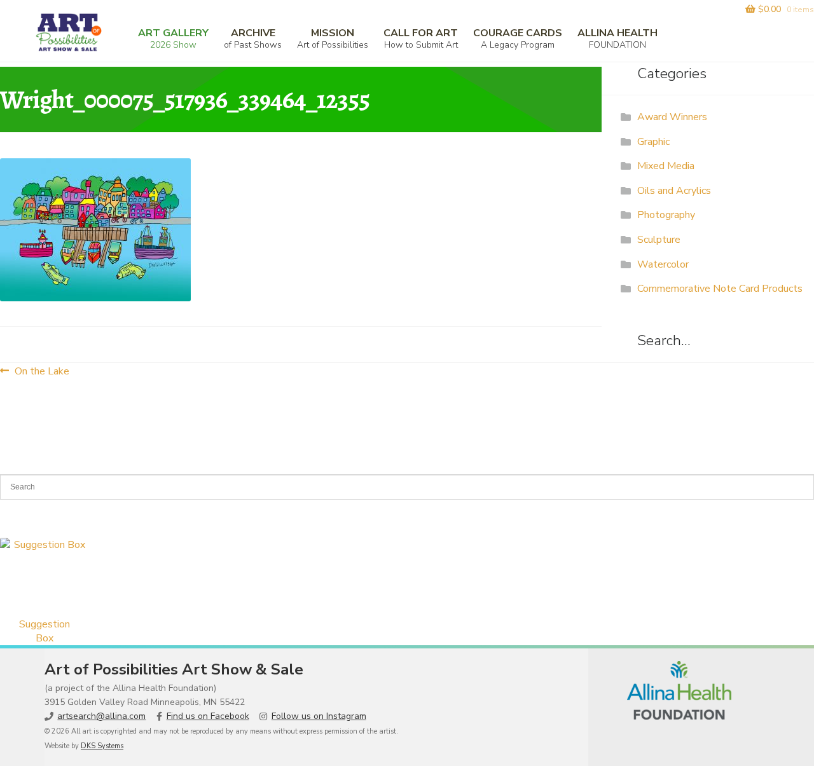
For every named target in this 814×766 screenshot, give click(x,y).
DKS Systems (102, 746)
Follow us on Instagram (319, 716)
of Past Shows (253, 38)
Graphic (653, 142)
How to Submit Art (420, 38)
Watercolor (663, 264)
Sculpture (658, 240)
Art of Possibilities (332, 38)
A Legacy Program (517, 38)
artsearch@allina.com (101, 716)
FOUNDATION (617, 38)
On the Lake (41, 371)
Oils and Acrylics (674, 191)
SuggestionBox (44, 631)
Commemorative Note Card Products (720, 289)
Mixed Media (665, 166)
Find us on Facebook (208, 716)
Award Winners (672, 117)
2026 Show (173, 38)
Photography (666, 215)
